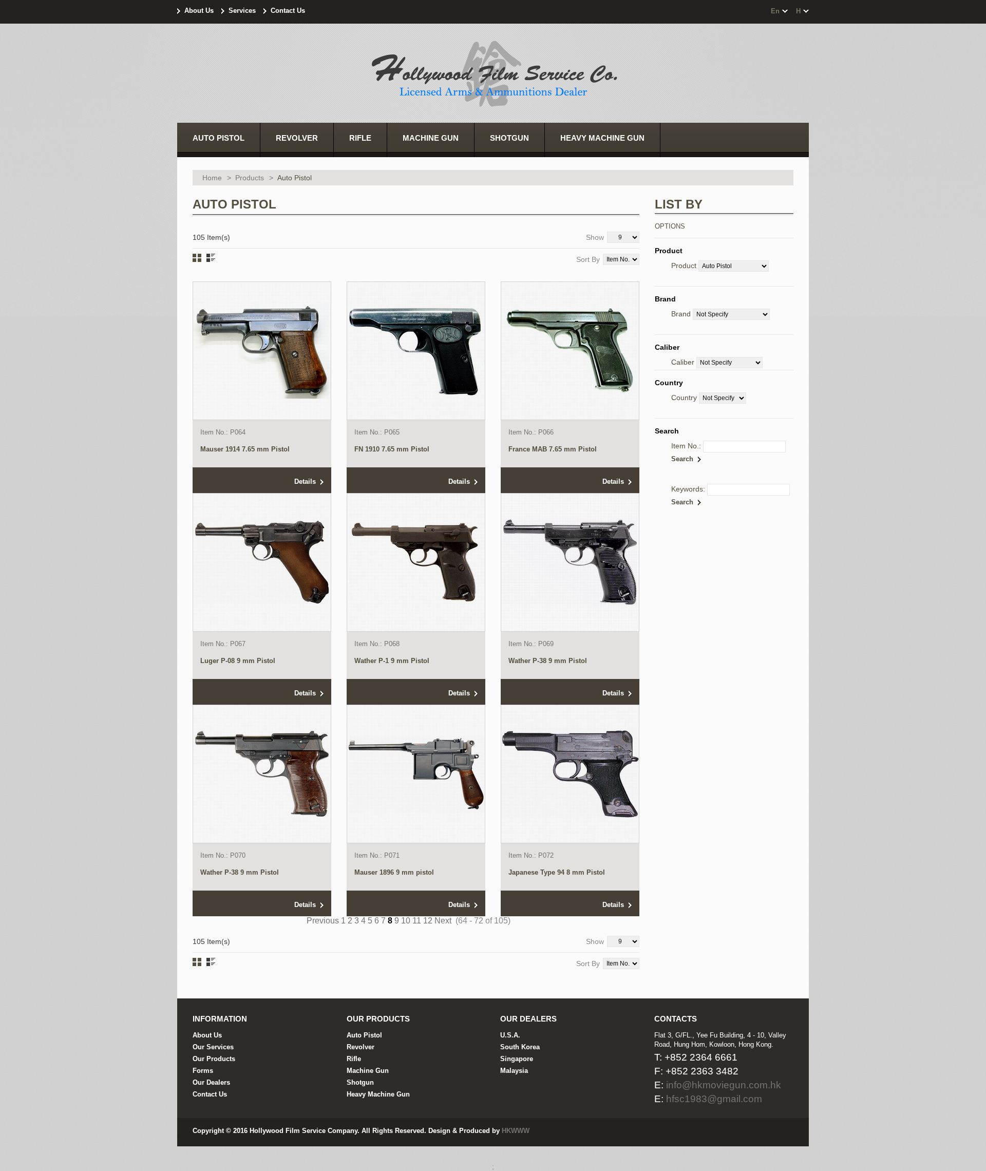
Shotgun (360, 1082)
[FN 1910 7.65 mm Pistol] (416, 350)
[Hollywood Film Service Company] (493, 75)
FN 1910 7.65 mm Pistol (391, 449)
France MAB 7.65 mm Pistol (552, 449)
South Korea (520, 1047)
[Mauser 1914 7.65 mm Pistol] (262, 350)
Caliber (682, 362)
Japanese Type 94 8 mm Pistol (556, 872)
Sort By (588, 259)
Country (684, 397)
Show (595, 237)
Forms (203, 1070)
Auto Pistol (364, 1035)
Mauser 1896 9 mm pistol (394, 872)
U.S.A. (510, 1035)
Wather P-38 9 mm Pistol (547, 661)
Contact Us (288, 10)
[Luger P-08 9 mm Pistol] (262, 562)
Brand (681, 314)
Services (242, 10)
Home (212, 178)
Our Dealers (211, 1082)
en (775, 11)
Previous (323, 920)
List (210, 258)
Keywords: (688, 489)
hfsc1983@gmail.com (714, 1098)
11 (416, 920)
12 (427, 920)
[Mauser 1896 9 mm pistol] (416, 774)
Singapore (516, 1059)
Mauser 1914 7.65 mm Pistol (245, 449)
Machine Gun (368, 1070)
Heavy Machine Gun (378, 1094)
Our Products (214, 1059)
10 (405, 920)
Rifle (354, 1059)
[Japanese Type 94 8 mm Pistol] (570, 774)
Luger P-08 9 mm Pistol (237, 661)
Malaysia (514, 1070)
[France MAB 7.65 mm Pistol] (570, 350)
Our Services (213, 1047)
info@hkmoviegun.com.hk (723, 1085)
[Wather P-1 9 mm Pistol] (416, 562)
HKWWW (515, 1131)
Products (249, 178)
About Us (199, 10)
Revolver (360, 1047)
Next (442, 920)
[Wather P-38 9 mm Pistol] (570, 562)
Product (683, 265)
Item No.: (686, 446)
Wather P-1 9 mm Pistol (391, 661)
